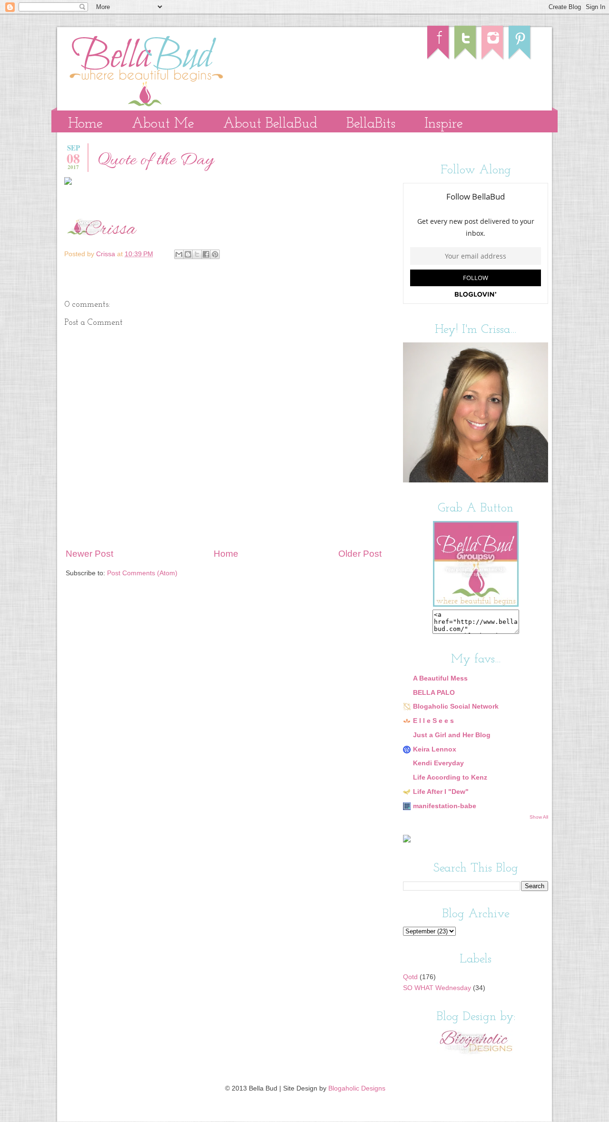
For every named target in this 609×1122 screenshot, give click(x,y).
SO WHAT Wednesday (437, 988)
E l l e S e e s (433, 720)
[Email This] (179, 254)
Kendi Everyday (438, 763)
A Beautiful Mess (440, 678)
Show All (539, 817)
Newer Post (89, 554)
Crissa (106, 254)
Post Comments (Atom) (142, 573)
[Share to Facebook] (206, 254)
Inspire (443, 124)
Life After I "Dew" (441, 791)
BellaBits (370, 124)
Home (85, 124)
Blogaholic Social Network (456, 706)
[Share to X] (197, 254)
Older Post (360, 554)
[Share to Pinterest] (215, 254)
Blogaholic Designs (356, 1088)
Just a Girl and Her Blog (452, 735)
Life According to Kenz (450, 777)
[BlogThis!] (188, 254)
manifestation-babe (444, 806)
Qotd (410, 977)
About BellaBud (270, 124)
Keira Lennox (434, 749)
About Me (163, 124)
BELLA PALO (434, 692)
